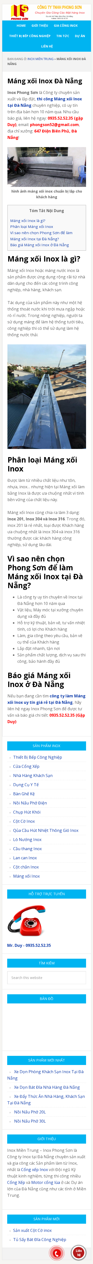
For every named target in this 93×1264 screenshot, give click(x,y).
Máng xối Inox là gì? (27, 220)
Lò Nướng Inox (27, 839)
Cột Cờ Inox (24, 821)
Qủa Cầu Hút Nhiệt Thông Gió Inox (45, 830)
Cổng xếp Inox (34, 1169)
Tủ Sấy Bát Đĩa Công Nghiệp (39, 1239)
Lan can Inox (25, 858)
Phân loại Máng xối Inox (31, 226)
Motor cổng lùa (45, 1182)
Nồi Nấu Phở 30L (30, 1121)
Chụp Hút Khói (26, 812)
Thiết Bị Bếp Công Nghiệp (37, 757)
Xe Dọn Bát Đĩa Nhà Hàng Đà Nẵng (47, 1087)
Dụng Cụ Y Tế (26, 784)
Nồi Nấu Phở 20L (30, 1112)
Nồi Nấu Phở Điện (30, 803)
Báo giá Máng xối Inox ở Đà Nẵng (39, 244)
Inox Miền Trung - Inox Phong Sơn (46, 12)
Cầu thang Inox (27, 848)
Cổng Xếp (16, 1182)
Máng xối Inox (26, 876)
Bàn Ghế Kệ (24, 794)
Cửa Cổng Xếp (26, 766)
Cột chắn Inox (26, 867)
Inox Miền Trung (41, 59)
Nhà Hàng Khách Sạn (33, 775)
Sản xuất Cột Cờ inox (32, 1230)
